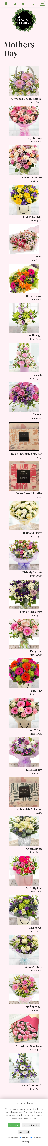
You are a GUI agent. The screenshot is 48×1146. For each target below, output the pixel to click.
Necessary (14, 1138)
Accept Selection (31, 1125)
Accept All (14, 1125)
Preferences (36, 1138)
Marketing (25, 1142)
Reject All (24, 1132)
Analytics (25, 1138)
